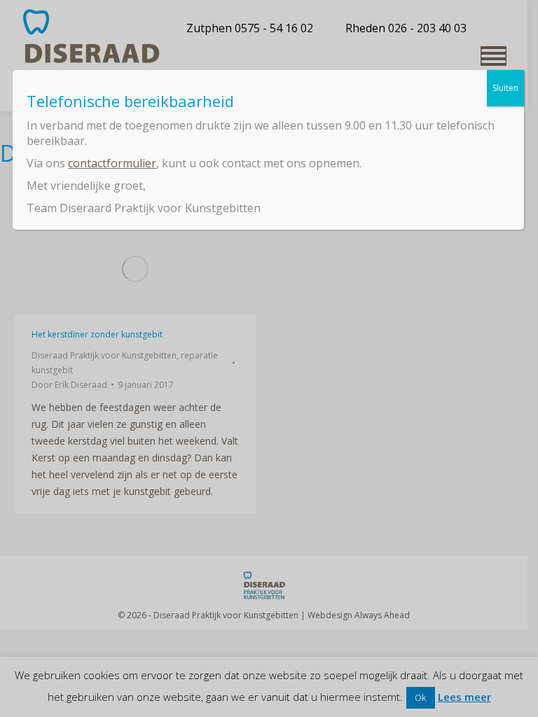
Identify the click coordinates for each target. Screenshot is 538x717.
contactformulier (112, 163)
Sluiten (505, 88)
